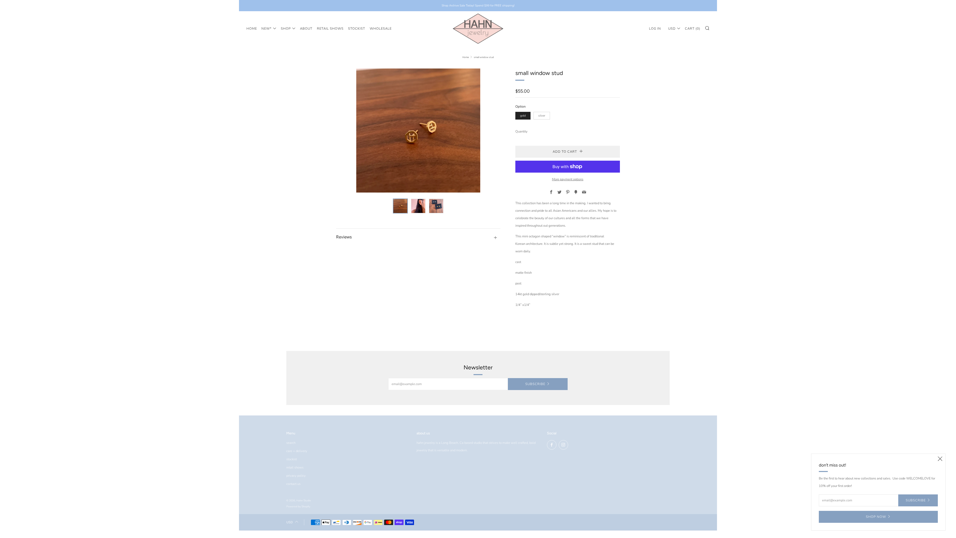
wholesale (381, 28)
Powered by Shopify (298, 506)
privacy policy (296, 475)
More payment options (567, 179)
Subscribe (535, 384)
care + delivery (296, 451)
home (251, 28)
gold (523, 116)
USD (672, 28)
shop (286, 28)
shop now (876, 517)
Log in (655, 28)
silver (541, 116)
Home (465, 57)
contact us (293, 484)
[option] (418, 130)
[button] (400, 206)
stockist (356, 28)
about (306, 28)
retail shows (330, 28)
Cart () (692, 28)
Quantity (521, 131)
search (291, 443)
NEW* (266, 28)
